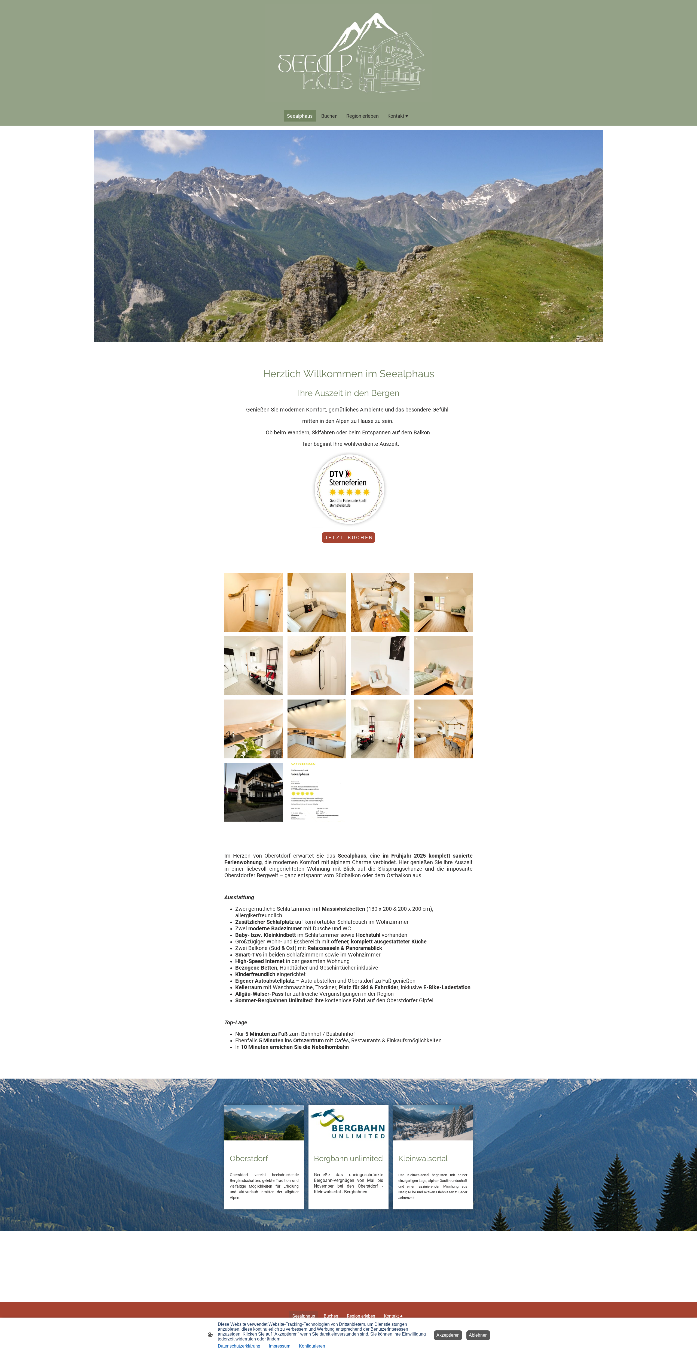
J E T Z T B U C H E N (348, 537)
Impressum (279, 1346)
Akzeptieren (448, 1335)
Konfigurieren (312, 1346)
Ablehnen (478, 1335)
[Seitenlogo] (348, 53)
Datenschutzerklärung (239, 1346)
